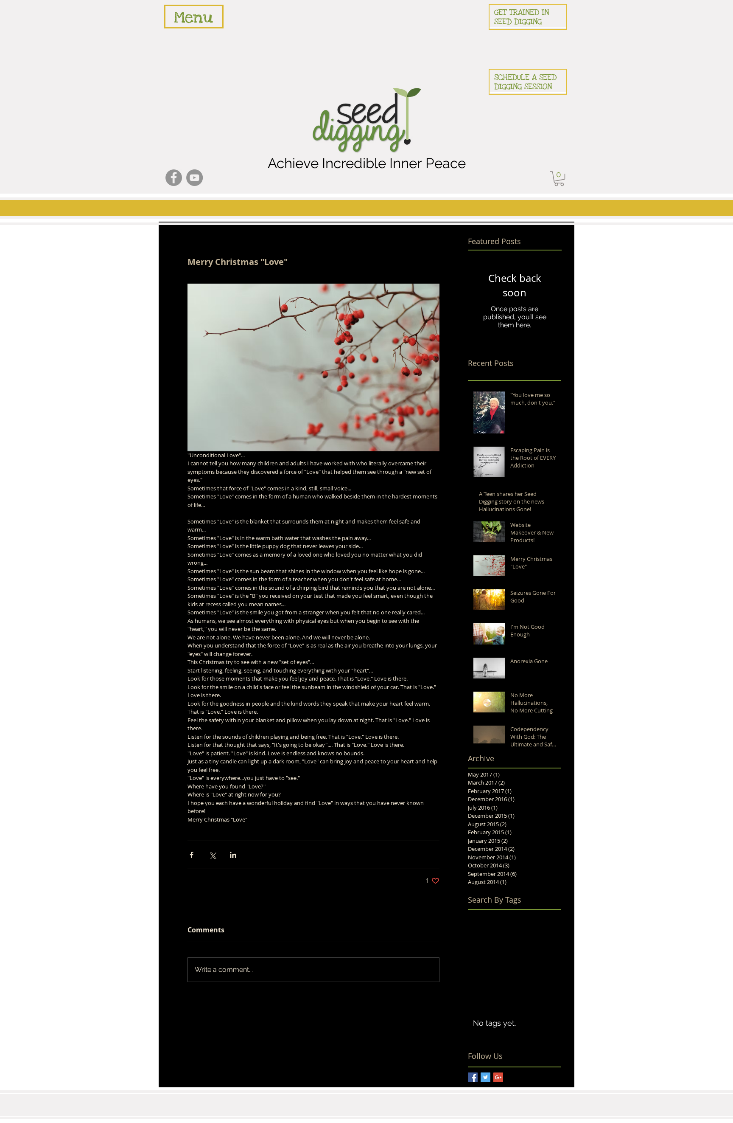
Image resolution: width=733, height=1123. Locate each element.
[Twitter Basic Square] (485, 1077)
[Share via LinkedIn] (233, 855)
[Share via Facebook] (191, 855)
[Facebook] (173, 177)
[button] (559, 178)
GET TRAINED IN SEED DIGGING (521, 17)
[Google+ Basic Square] (498, 1077)
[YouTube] (194, 177)
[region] (194, 16)
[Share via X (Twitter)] (212, 855)
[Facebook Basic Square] (473, 1077)
